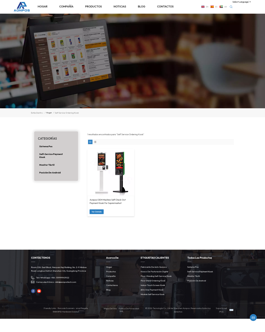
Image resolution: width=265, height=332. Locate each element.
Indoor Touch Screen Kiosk (153, 285)
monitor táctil (46, 164)
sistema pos (45, 146)
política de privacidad (129, 308)
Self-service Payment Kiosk (51, 155)
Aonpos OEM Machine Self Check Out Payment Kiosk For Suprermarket (108, 201)
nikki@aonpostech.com (65, 282)
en (207, 7)
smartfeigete (82, 308)
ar (225, 7)
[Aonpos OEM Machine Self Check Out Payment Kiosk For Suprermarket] (110, 172)
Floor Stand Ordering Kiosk (153, 280)
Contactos (165, 6)
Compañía (66, 6)
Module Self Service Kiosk (152, 294)
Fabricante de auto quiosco (154, 267)
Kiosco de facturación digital (154, 271)
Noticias (110, 280)
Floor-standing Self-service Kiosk (156, 276)
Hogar (42, 6)
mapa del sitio (110, 308)
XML (121, 311)
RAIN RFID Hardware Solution (66, 311)
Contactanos (112, 285)
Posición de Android (50, 172)
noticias (120, 6)
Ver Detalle (97, 211)
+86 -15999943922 (60, 277)
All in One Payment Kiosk (152, 289)
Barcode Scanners (66, 308)
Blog (141, 6)
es (216, 7)
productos (93, 6)
